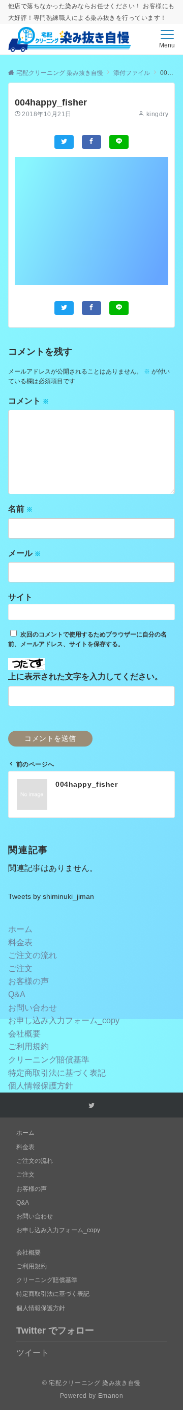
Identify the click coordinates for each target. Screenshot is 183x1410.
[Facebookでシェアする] (91, 142)
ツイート (32, 1352)
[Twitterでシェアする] (64, 142)
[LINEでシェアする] (119, 142)
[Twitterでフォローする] (91, 1105)
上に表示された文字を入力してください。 (85, 676)
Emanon (111, 1395)
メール (24, 553)
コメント (28, 400)
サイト (20, 597)
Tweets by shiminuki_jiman (51, 896)
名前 (20, 508)
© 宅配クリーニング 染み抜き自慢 (91, 1382)
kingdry (157, 114)
